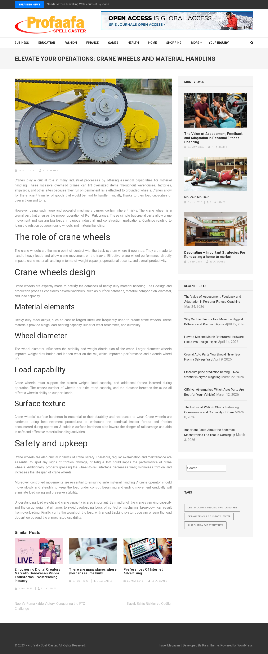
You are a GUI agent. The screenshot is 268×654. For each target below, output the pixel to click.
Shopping (174, 42)
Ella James (50, 170)
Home (152, 42)
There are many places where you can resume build (93, 571)
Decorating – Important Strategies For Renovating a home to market (214, 255)
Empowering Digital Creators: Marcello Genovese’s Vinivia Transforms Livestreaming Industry (38, 575)
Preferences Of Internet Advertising (143, 571)
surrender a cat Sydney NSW (205, 525)
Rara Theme (210, 645)
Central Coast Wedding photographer (212, 507)
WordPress (245, 645)
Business (22, 42)
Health (133, 42)
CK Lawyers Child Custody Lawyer (209, 516)
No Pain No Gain (196, 197)
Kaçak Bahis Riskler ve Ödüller (149, 604)
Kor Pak (91, 215)
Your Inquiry (219, 42)
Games (113, 42)
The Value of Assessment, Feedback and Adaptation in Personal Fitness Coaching (213, 138)
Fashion (70, 42)
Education (46, 42)
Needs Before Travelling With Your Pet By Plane (78, 4)
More (195, 42)
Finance (92, 42)
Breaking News (29, 4)
